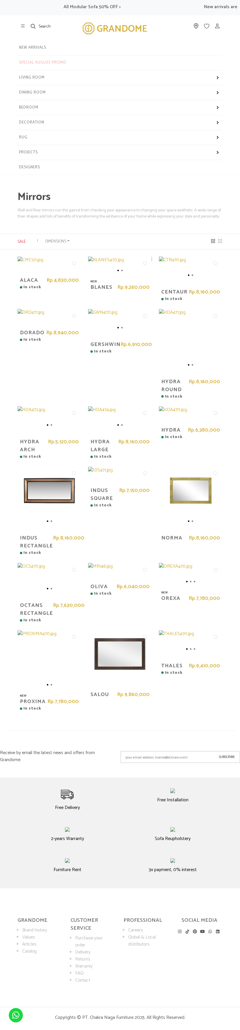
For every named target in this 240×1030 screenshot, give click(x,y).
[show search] (33, 26)
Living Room (31, 77)
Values (28, 937)
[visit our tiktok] (187, 931)
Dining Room (32, 92)
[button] (108, 270)
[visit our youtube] (203, 931)
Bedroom (28, 107)
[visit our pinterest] (195, 931)
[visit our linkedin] (218, 931)
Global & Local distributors (142, 940)
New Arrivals (32, 48)
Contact (82, 980)
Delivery (82, 952)
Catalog (29, 951)
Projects (28, 152)
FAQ (79, 973)
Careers (135, 930)
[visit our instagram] (179, 931)
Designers (29, 167)
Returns (82, 959)
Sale (22, 242)
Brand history (34, 930)
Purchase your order (88, 941)
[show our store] (23, 26)
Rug (23, 137)
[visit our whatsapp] (210, 931)
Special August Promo (42, 63)
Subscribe (227, 757)
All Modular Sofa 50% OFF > (84, 7)
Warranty (83, 966)
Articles (29, 944)
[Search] (33, 26)
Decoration (31, 122)
